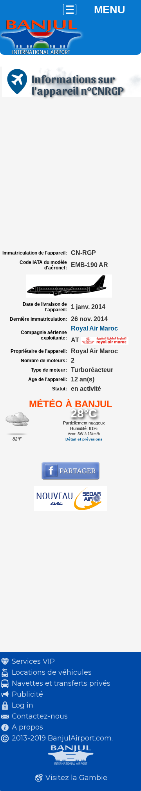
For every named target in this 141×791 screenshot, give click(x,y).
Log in (22, 705)
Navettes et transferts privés (61, 683)
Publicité (27, 694)
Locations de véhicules (52, 672)
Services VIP (33, 661)
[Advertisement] (70, 173)
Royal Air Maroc (94, 328)
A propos (27, 727)
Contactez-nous (40, 716)
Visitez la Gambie (76, 777)
